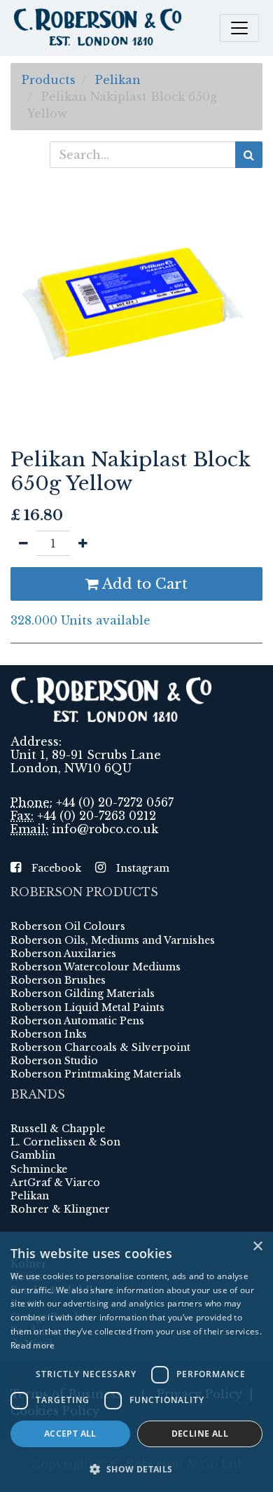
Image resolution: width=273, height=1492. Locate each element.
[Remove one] (23, 543)
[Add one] (83, 543)
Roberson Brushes (58, 980)
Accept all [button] (70, 1433)
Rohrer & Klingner (60, 1209)
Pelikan (118, 80)
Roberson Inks (48, 1034)
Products (49, 80)
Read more (32, 1345)
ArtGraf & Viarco (55, 1182)
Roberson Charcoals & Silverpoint (100, 1047)
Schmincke (38, 1169)
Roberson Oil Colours (67, 926)
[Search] (248, 154)
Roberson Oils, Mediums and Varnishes (112, 940)
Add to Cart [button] (143, 584)
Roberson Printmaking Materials (95, 1074)
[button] (136, 1469)
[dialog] (136, 1362)
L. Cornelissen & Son (65, 1142)
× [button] (257, 1246)
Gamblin (32, 1155)
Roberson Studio (54, 1060)
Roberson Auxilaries (63, 953)
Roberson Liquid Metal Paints (87, 1007)
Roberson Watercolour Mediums (95, 967)
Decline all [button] (200, 1433)
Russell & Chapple (57, 1128)
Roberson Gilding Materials (82, 993)
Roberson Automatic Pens (77, 1021)
